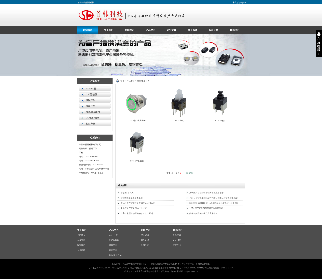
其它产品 (90, 124)
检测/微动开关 (93, 112)
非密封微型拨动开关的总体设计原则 (137, 213)
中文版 (236, 2)
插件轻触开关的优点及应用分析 (203, 213)
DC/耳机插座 (92, 118)
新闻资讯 (129, 30)
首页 (122, 81)
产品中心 (150, 30)
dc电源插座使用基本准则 (132, 198)
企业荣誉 (171, 30)
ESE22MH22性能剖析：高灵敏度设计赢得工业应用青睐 (213, 203)
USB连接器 (91, 94)
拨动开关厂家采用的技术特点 (134, 208)
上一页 (174, 173)
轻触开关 (90, 100)
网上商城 (192, 30)
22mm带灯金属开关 (137, 120)
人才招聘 (81, 250)
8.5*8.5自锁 (220, 120)
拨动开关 (90, 106)
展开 (319, 43)
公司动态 (145, 245)
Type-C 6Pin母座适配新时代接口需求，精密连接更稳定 (213, 198)
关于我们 (108, 30)
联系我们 (234, 30)
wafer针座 (91, 88)
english (243, 2)
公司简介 (81, 235)
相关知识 (145, 240)
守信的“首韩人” (127, 192)
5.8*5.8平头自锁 (137, 161)
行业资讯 (145, 235)
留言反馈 (213, 30)
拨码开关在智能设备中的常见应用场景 (138, 203)
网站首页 (87, 30)
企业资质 (81, 240)
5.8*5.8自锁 (178, 120)
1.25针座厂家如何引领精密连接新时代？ (207, 208)
